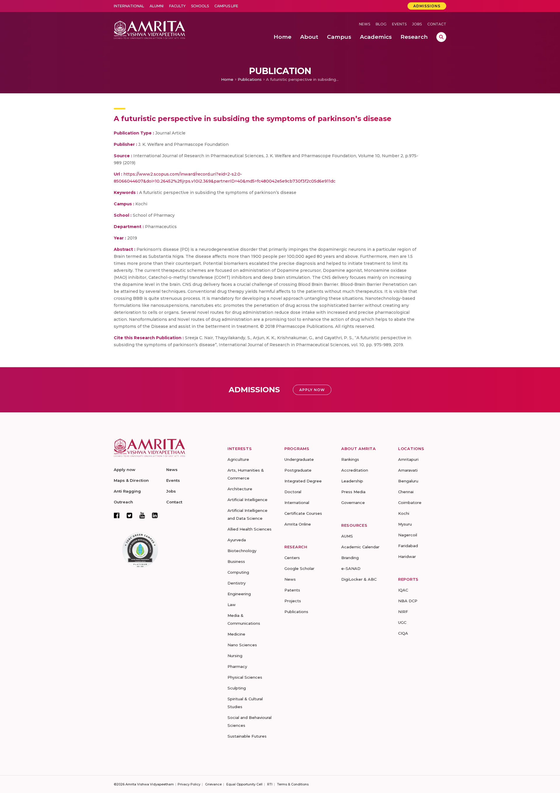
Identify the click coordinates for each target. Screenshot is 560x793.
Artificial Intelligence (247, 499)
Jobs (417, 24)
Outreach (123, 502)
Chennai (406, 491)
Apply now (124, 469)
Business (236, 561)
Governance (353, 502)
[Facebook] (117, 515)
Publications (250, 79)
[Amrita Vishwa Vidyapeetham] (149, 29)
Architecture (240, 488)
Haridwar (407, 556)
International (129, 6)
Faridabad (408, 545)
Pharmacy (237, 666)
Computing (238, 572)
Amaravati (408, 470)
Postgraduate (298, 470)
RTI (269, 784)
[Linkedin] (155, 515)
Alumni (157, 6)
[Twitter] (129, 515)
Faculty (177, 6)
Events (399, 24)
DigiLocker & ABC (359, 579)
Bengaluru (408, 481)
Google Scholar (299, 568)
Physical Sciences (245, 677)
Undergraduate (299, 459)
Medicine (236, 634)
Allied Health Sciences (250, 529)
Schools (200, 6)
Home (227, 79)
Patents (292, 590)
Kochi (403, 513)
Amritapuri (408, 459)
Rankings (350, 459)
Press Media (353, 491)
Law (232, 604)
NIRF (403, 611)
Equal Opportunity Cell (244, 784)
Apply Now (312, 390)
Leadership (352, 481)
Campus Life (226, 6)
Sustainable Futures (247, 736)
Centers (292, 557)
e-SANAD (350, 568)
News (364, 24)
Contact (436, 24)
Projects (292, 600)
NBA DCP (407, 600)
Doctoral (292, 491)
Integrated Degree (303, 481)
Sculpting (237, 688)
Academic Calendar (360, 547)
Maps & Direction (131, 480)
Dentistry (237, 583)
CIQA (403, 633)
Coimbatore (409, 502)
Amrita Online (297, 524)
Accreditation (354, 470)
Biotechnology (242, 550)
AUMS (347, 536)
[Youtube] (142, 515)
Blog (381, 24)
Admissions (426, 6)
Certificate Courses (303, 513)
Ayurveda (237, 540)
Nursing (235, 655)
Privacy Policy (189, 784)
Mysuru (405, 524)
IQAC (403, 590)
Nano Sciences (242, 645)
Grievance (213, 784)
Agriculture (238, 459)
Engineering (239, 593)
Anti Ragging (127, 491)
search (441, 37)
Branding (350, 557)
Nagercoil (407, 535)
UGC (402, 622)
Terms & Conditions (293, 784)
